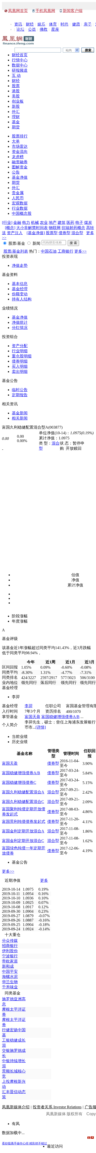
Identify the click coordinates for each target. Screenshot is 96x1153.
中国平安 (10, 971)
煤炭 (88, 222)
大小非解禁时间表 (32, 228)
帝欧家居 (10, 961)
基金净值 (20, 177)
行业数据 (20, 208)
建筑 (61, 222)
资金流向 (20, 151)
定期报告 (20, 395)
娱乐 (41, 24)
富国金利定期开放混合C (23, 841)
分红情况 (20, 328)
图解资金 (20, 167)
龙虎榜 (18, 157)
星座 (55, 29)
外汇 (16, 111)
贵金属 (18, 193)
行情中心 (20, 60)
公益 (32, 29)
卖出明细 (20, 371)
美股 (16, 96)
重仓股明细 (22, 356)
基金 (16, 122)
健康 (76, 24)
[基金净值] (36, 233)
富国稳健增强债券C (19, 782)
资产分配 (20, 346)
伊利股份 (10, 951)
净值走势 (20, 265)
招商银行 (10, 946)
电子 (79, 222)
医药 (70, 222)
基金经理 (20, 289)
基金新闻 (20, 413)
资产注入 (15, 233)
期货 (16, 127)
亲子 (88, 24)
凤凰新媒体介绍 (16, 1107)
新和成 (8, 966)
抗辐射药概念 (73, 228)
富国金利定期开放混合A (23, 831)
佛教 (44, 29)
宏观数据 (20, 203)
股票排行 (20, 136)
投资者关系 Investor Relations (57, 1107)
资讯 (18, 24)
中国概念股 (22, 213)
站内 (69, 50)
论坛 (20, 29)
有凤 (16, 1124)
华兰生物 (10, 982)
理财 (16, 117)
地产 (53, 222)
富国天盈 (32, 717)
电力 (26, 222)
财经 (30, 24)
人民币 (18, 198)
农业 (44, 222)
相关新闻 (20, 418)
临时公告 (20, 390)
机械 (35, 222)
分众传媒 (10, 940)
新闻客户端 (72, 11)
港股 (16, 91)
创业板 (18, 101)
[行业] (7, 222)
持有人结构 (22, 299)
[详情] (40, 727)
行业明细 (20, 351)
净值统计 (20, 322)
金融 (17, 222)
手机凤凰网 (45, 11)
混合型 (77, 233)
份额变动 (20, 294)
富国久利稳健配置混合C (23, 802)
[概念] (10, 228)
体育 (53, 24)
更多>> (80, 251)
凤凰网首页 (18, 11)
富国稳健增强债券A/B (60, 717)
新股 (16, 106)
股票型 (52, 233)
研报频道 (20, 70)
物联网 (55, 228)
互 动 (16, 75)
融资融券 (20, 162)
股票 (16, 86)
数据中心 (20, 65)
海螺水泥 (10, 977)
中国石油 (49, 251)
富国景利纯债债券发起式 (23, 821)
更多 (44, 880)
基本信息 (20, 284)
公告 (16, 172)
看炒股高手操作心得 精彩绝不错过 (24, 1143)
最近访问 (55, 1146)
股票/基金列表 (15, 251)
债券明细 (20, 361)
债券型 (64, 233)
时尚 (64, 24)
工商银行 (65, 251)
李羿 (28, 706)
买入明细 (20, 366)
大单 (16, 141)
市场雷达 (20, 146)
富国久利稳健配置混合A (23, 792)
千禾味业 (10, 987)
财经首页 (20, 55)
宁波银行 (10, 956)
